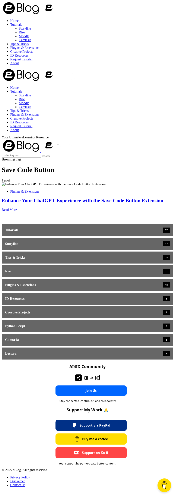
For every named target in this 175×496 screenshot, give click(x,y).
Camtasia (25, 40)
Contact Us (17, 485)
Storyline (25, 28)
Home (14, 20)
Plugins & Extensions (24, 47)
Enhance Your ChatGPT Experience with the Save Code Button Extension (82, 200)
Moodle (24, 36)
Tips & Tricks (19, 44)
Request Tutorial (21, 59)
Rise (22, 32)
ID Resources (19, 55)
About (14, 63)
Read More (9, 209)
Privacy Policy (20, 477)
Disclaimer (17, 481)
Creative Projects (21, 51)
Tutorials (16, 24)
